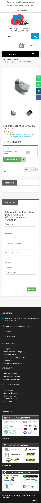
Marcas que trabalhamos (12, 363)
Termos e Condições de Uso (14, 357)
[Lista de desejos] (23, 159)
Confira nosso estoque (11, 379)
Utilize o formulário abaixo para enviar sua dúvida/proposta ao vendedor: (20, 135)
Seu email (9, 234)
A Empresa (7, 349)
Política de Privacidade (11, 354)
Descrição (9, 183)
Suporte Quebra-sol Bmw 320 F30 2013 (18, 62)
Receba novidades (10, 399)
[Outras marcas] (29, 152)
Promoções (7, 401)
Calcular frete (31, 170)
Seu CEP (8, 262)
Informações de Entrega (12, 352)
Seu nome (9, 224)
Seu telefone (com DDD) (14, 243)
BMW (16, 59)
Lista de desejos (9, 396)
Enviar (32, 290)
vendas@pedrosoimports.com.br (17, 326)
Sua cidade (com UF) (12, 253)
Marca (9, 59)
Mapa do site (8, 360)
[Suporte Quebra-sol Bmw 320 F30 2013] (13, 113)
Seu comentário (11, 272)
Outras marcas (13, 149)
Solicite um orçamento (11, 376)
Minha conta (8, 390)
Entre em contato (10, 374)
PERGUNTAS (10, 202)
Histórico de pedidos (11, 393)
